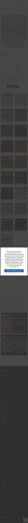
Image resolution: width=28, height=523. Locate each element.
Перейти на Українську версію (14, 270)
